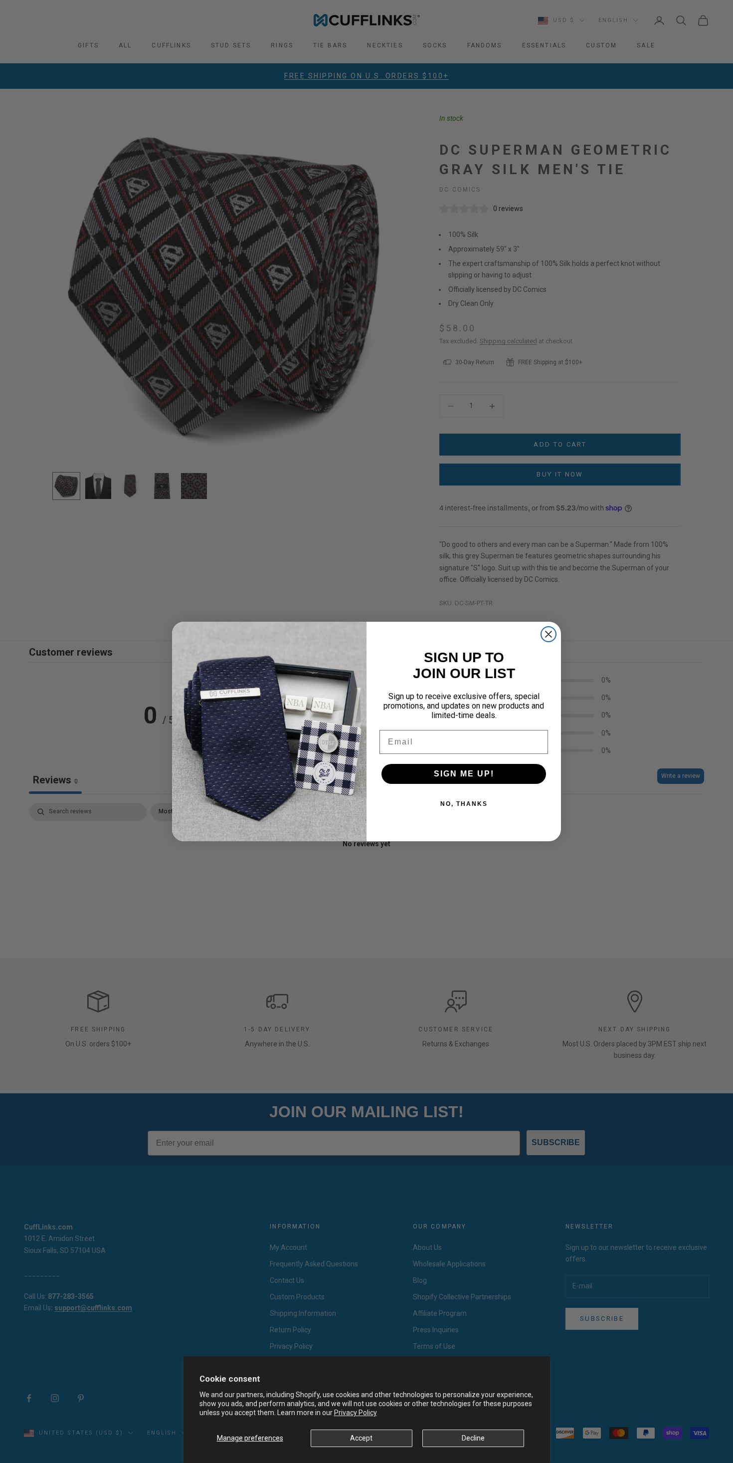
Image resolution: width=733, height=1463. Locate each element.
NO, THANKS (464, 803)
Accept (361, 1438)
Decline (473, 1438)
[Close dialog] (548, 634)
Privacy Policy (355, 1413)
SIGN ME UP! (464, 773)
